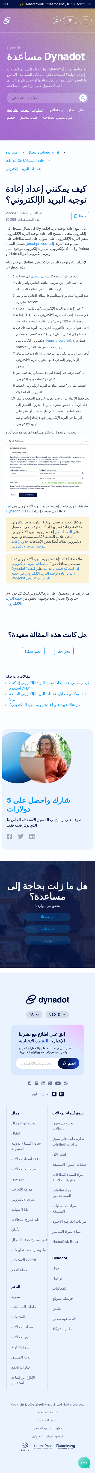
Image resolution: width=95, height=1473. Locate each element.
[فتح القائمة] (86, 20)
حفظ (82, 216)
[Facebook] (29, 1083)
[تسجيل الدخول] (57, 20)
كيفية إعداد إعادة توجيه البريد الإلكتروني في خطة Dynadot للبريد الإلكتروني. (43, 573)
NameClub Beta (65, 1241)
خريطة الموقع (62, 1298)
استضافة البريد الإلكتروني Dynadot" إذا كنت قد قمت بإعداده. (45, 566)
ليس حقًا (63, 651)
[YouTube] (58, 1083)
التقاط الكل (63, 531)
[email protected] (40, 243)
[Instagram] (36, 1083)
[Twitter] (50, 1083)
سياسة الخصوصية (48, 1412)
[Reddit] (66, 1083)
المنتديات (48, 929)
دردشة (49, 917)
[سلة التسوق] (70, 20)
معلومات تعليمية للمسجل (47, 1428)
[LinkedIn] (43, 1083)
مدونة (48, 940)
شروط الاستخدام (47, 1420)
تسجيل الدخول (40, 276)
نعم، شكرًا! (33, 651)
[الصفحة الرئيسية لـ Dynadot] (7, 20)
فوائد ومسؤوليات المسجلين (47, 1436)
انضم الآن (69, 1063)
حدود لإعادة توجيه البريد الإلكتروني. (28, 543)
